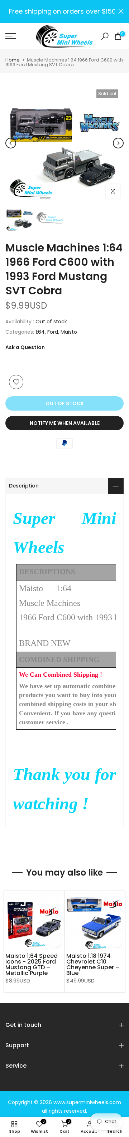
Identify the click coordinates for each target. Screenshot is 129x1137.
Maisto (69, 331)
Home (12, 60)
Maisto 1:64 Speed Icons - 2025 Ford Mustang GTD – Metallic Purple (31, 964)
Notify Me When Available (65, 423)
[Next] (118, 143)
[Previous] (10, 143)
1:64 (40, 331)
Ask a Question (25, 347)
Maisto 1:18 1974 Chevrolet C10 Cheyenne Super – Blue (92, 964)
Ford (52, 331)
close (121, 11)
